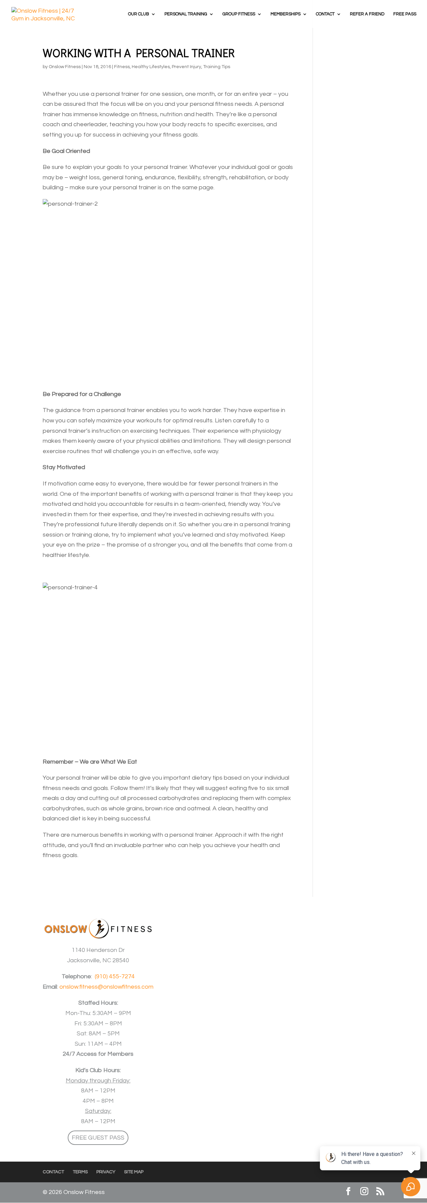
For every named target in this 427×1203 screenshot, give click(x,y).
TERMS (80, 1172)
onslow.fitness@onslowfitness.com (106, 987)
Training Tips (216, 66)
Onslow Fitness (65, 66)
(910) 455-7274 (115, 976)
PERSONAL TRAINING (185, 14)
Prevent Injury (186, 66)
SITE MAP (133, 1172)
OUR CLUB (138, 14)
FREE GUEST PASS (98, 1138)
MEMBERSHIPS (286, 14)
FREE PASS (404, 14)
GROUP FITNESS (239, 14)
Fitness (122, 66)
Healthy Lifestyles (151, 66)
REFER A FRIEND (367, 14)
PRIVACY (105, 1172)
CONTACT (325, 14)
